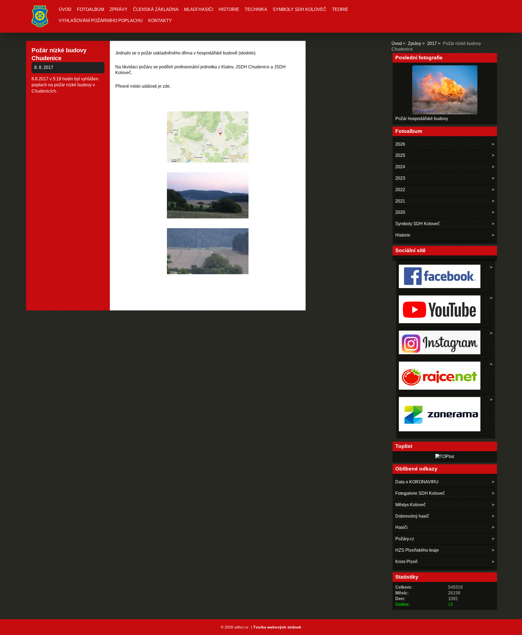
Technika (256, 9)
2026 (400, 144)
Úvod (65, 9)
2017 (432, 43)
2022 (400, 189)
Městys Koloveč (410, 504)
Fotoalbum (90, 9)
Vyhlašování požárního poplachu (101, 20)
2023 (400, 178)
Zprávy (119, 9)
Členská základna (156, 9)
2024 (400, 166)
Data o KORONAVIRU (417, 482)
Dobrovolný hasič (412, 516)
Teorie (340, 9)
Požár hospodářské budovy (421, 118)
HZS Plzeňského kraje (417, 550)
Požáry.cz (404, 538)
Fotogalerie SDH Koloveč (420, 493)
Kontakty (160, 20)
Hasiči (401, 527)
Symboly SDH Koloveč (300, 9)
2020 (400, 212)
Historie (229, 9)
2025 (400, 155)
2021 (400, 201)
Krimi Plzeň (406, 561)
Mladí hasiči (198, 9)
